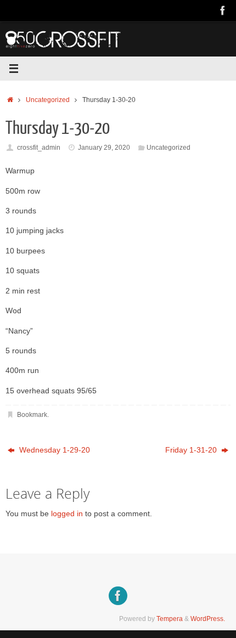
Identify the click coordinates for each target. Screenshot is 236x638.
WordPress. (207, 619)
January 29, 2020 (104, 147)
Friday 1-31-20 (192, 450)
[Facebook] (223, 10)
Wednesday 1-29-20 (53, 450)
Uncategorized (48, 100)
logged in (67, 514)
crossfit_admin (38, 147)
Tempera (169, 619)
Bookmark (32, 415)
